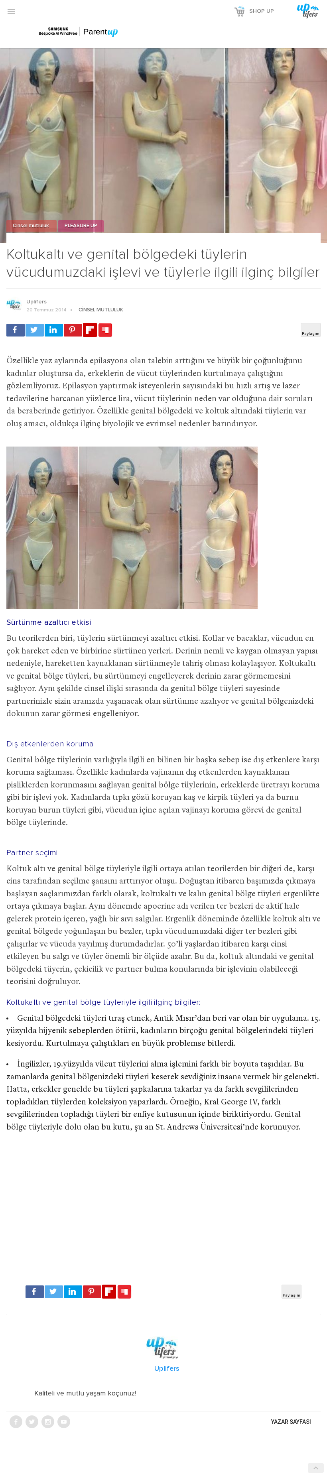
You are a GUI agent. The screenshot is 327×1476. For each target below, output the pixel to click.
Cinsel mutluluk (31, 225)
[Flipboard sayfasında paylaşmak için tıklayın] (90, 330)
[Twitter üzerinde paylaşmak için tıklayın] (35, 330)
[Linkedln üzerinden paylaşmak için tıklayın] (54, 330)
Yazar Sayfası (291, 1422)
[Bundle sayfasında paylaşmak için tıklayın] (105, 330)
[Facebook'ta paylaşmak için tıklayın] (15, 330)
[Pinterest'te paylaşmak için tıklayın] (73, 330)
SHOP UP (261, 11)
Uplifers (36, 302)
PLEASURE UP (81, 225)
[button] (11, 11)
